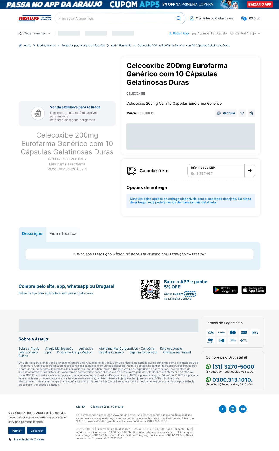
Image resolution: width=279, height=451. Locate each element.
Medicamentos (46, 45)
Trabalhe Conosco (111, 352)
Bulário (23, 355)
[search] (120, 18)
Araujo (27, 45)
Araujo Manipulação (59, 348)
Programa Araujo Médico (74, 352)
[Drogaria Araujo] (35, 18)
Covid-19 (79, 406)
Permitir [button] (16, 430)
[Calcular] (249, 170)
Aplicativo (86, 348)
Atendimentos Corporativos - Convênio (126, 348)
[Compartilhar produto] (251, 113)
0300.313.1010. (231, 380)
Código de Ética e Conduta (106, 406)
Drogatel (235, 357)
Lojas (47, 352)
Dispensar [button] (37, 430)
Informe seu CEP (203, 167)
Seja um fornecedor (143, 352)
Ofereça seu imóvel (177, 352)
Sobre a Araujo (29, 348)
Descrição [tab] (32, 233)
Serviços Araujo (171, 348)
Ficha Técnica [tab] (63, 233)
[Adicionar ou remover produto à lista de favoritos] (242, 113)
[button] (26, 439)
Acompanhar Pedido (212, 33)
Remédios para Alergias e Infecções (83, 45)
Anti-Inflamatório (121, 45)
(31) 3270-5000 (232, 367)
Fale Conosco (28, 352)
